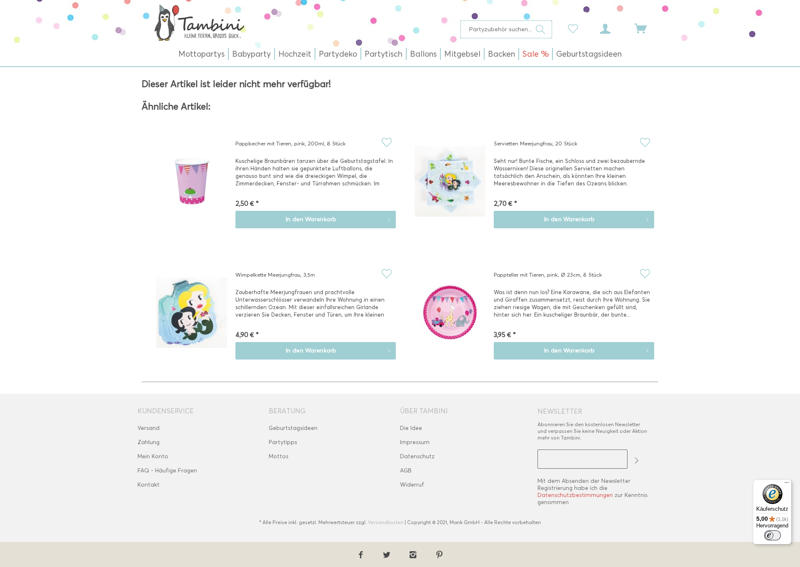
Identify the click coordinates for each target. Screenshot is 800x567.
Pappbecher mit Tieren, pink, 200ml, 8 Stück (290, 143)
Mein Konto (153, 456)
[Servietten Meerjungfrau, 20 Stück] (450, 187)
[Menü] (787, 485)
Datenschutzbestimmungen (575, 495)
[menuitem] (506, 29)
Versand (149, 428)
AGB (406, 470)
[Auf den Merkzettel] (386, 142)
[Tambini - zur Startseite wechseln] (199, 22)
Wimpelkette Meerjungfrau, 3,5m (275, 274)
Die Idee (411, 428)
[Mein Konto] (613, 28)
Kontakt (149, 484)
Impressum (415, 442)
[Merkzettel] (575, 28)
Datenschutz (417, 456)
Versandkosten (385, 522)
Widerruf (412, 484)
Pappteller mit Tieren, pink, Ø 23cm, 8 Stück (548, 274)
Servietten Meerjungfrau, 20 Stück (536, 143)
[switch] (772, 535)
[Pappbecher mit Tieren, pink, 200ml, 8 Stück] (191, 187)
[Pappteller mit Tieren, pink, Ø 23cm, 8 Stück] (450, 318)
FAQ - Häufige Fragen (167, 470)
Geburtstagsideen (293, 428)
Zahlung (149, 442)
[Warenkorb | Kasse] (645, 28)
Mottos (278, 456)
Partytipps (283, 442)
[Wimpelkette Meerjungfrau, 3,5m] (191, 318)
